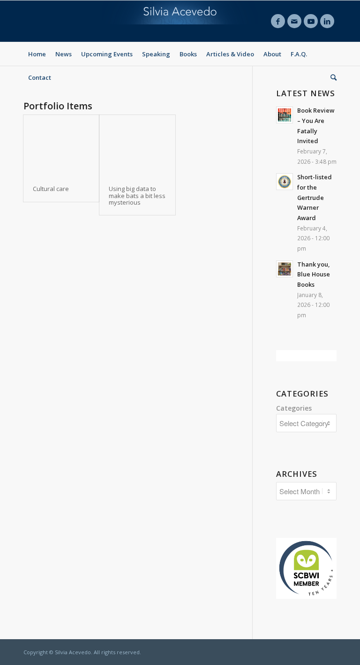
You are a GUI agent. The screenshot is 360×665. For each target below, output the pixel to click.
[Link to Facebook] (278, 21)
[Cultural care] (61, 145)
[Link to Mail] (294, 21)
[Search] (331, 77)
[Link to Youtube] (311, 21)
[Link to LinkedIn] (327, 21)
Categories (294, 408)
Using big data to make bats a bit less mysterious (137, 195)
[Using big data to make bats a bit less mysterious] (137, 145)
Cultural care (51, 188)
